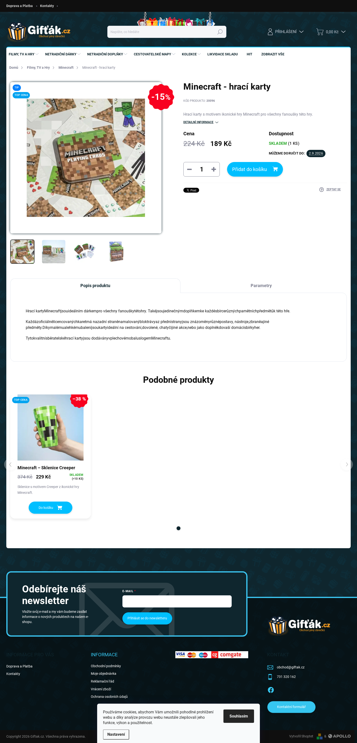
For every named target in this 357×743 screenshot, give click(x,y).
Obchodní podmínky (106, 666)
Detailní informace (198, 122)
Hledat (220, 32)
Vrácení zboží (101, 689)
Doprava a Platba (19, 6)
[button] (178, 528)
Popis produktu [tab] (95, 285)
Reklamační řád (102, 681)
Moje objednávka (103, 673)
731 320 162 (286, 677)
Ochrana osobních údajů (109, 697)
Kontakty (47, 6)
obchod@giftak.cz (291, 667)
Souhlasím (239, 716)
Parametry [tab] (261, 285)
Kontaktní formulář (291, 707)
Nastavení (116, 734)
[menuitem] (24, 54)
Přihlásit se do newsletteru (147, 618)
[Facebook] (270, 689)
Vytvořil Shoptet (301, 736)
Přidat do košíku (249, 169)
